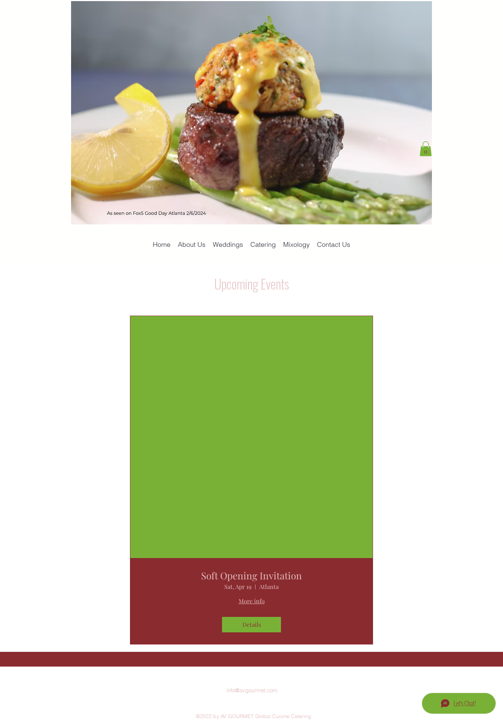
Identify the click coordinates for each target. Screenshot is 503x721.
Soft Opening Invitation (251, 575)
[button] (425, 148)
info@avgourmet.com (252, 690)
